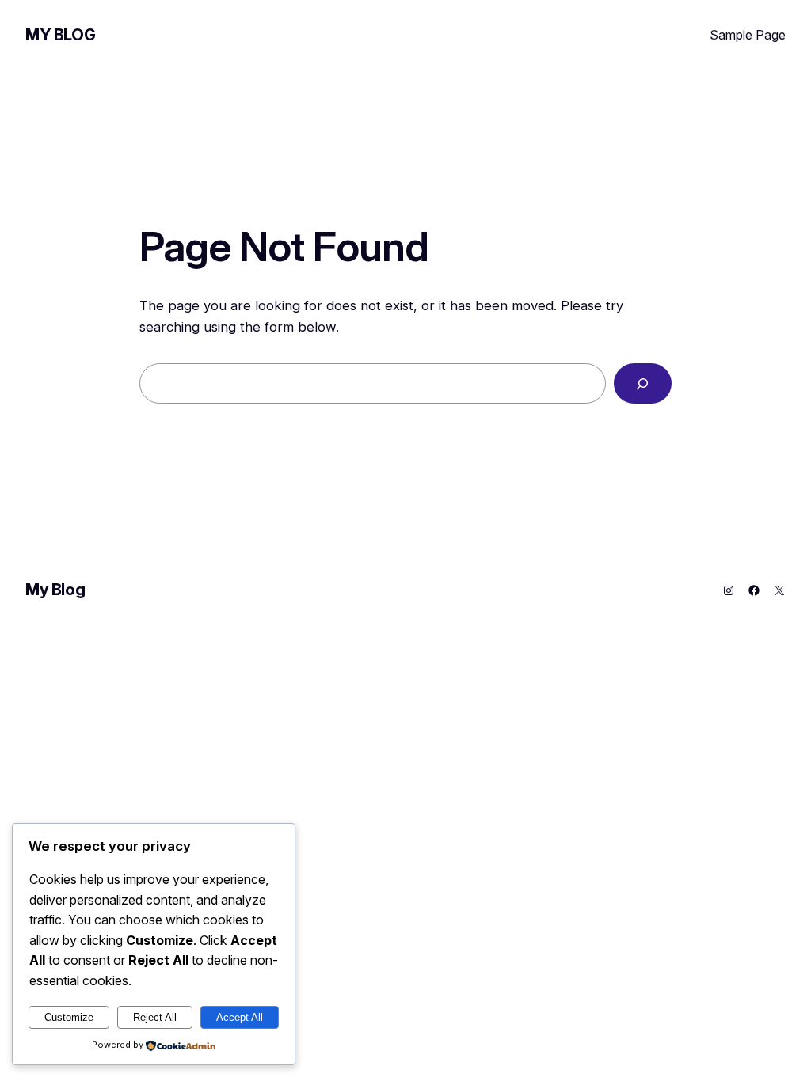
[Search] (643, 383)
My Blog (60, 34)
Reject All (155, 1017)
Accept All (239, 1017)
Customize (68, 1017)
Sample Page (748, 35)
